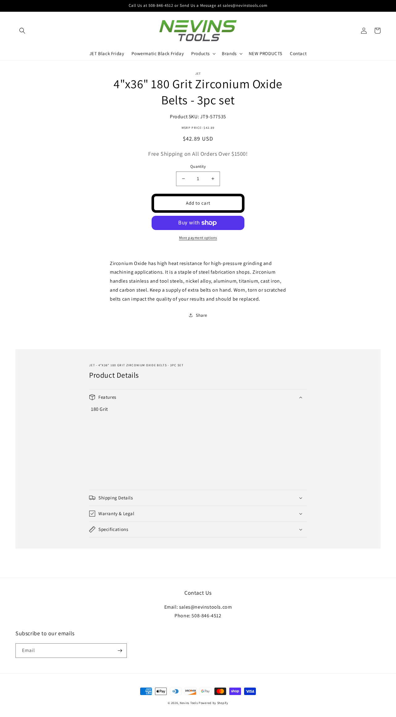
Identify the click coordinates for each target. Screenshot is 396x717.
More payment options (198, 237)
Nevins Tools (189, 703)
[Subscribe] (120, 650)
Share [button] (201, 315)
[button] (22, 30)
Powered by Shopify (213, 703)
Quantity (198, 166)
